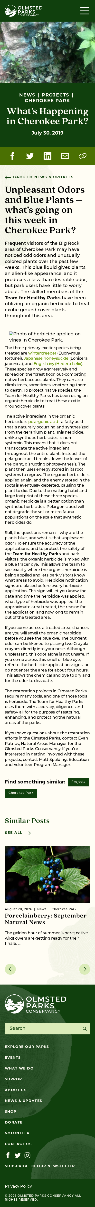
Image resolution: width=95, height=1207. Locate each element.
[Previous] (10, 969)
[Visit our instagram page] (27, 1155)
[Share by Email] (65, 156)
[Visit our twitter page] (18, 1155)
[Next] (84, 969)
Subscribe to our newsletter (40, 1166)
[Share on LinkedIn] (47, 156)
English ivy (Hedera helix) (58, 364)
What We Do (19, 1068)
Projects (78, 782)
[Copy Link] (82, 156)
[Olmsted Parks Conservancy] (23, 11)
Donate (13, 1123)
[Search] (84, 1028)
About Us (16, 1090)
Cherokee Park (21, 793)
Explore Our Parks (27, 1047)
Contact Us (18, 1144)
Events (13, 1058)
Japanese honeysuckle (46, 359)
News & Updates (23, 1101)
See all (13, 833)
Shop (11, 1112)
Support (15, 1079)
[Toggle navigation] (85, 10)
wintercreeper (42, 354)
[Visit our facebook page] (8, 1155)
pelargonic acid (43, 422)
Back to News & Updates (43, 177)
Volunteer (17, 1133)
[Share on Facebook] (12, 156)
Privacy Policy (18, 1187)
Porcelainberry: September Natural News (46, 919)
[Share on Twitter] (30, 156)
